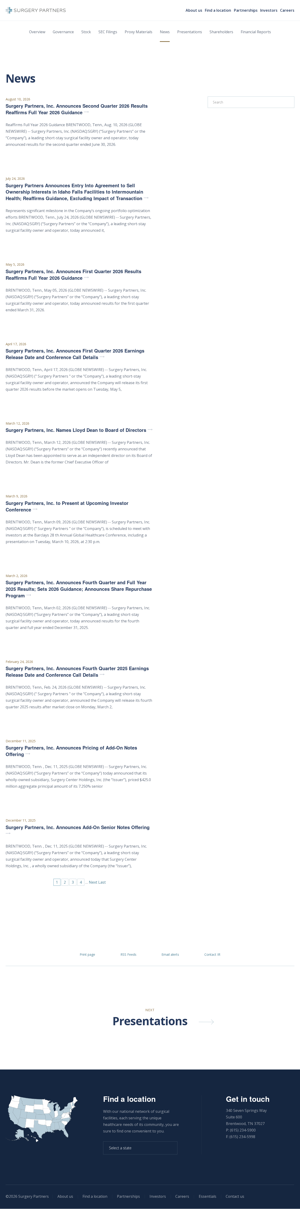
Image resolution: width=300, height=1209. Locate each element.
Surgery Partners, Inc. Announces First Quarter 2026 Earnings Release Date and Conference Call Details (75, 353)
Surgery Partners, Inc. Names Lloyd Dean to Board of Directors (76, 430)
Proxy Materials (138, 31)
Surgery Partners (33, 1196)
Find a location (218, 10)
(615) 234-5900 (243, 1130)
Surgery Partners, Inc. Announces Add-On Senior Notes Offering (78, 827)
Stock (86, 31)
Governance (63, 31)
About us (194, 10)
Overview (37, 31)
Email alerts (170, 954)
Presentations (189, 31)
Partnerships (246, 10)
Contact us (235, 1196)
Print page (87, 954)
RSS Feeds (128, 954)
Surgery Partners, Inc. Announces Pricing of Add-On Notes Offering (71, 750)
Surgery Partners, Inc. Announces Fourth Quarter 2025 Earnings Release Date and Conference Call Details (77, 671)
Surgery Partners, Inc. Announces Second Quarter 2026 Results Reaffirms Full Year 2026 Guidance (77, 109)
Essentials (207, 1196)
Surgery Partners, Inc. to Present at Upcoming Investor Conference (67, 506)
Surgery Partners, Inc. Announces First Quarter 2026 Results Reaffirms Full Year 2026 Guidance (73, 274)
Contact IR (212, 954)
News (165, 31)
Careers (287, 10)
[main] (150, 524)
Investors (269, 10)
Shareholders (221, 31)
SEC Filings (107, 31)
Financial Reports (256, 31)
